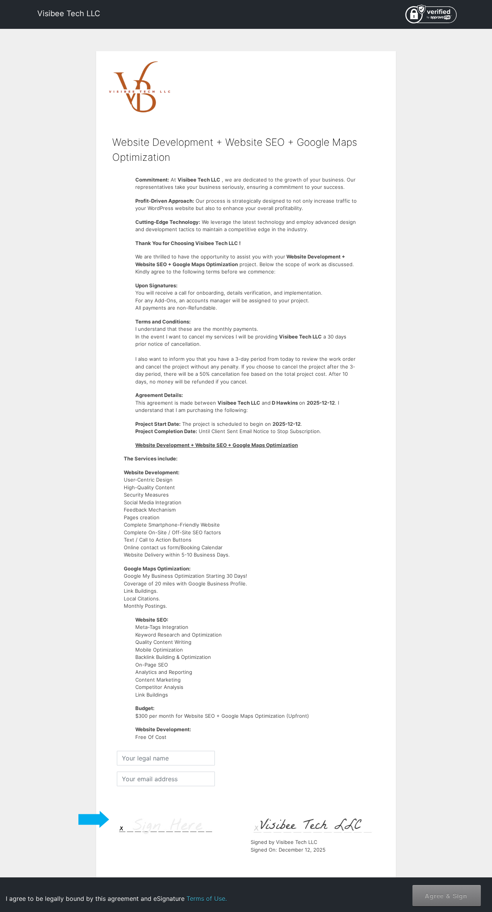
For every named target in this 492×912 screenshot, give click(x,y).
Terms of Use (422, 860)
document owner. (402, 885)
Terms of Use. (206, 898)
